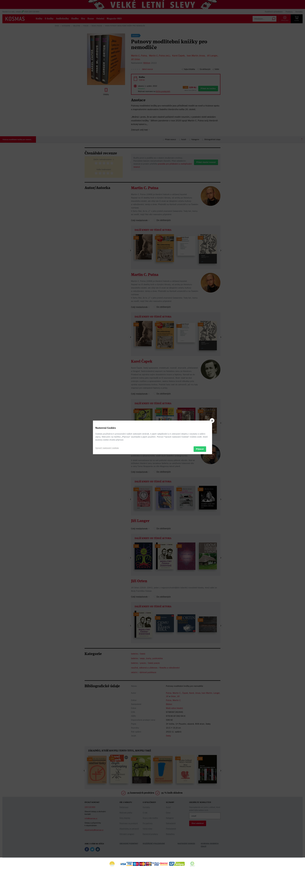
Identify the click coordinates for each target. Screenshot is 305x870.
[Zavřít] (212, 420)
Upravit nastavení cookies (107, 448)
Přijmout (200, 449)
